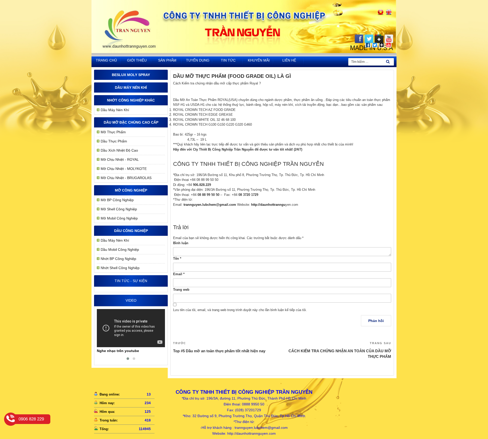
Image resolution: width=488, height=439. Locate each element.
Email (179, 274)
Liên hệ (289, 60)
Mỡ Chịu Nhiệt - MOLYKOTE (124, 169)
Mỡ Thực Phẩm (113, 132)
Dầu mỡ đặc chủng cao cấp (131, 122)
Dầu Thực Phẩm (114, 141)
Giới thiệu (137, 60)
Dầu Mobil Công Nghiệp (120, 249)
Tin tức (228, 60)
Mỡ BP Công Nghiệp (117, 200)
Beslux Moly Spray (131, 75)
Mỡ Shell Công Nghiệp (119, 209)
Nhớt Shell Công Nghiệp (120, 268)
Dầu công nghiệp (131, 231)
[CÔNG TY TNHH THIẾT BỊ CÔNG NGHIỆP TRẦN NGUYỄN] (244, 52)
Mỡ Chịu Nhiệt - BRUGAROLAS (126, 178)
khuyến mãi (259, 60)
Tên (177, 258)
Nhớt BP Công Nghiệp (118, 259)
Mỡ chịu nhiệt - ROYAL (120, 159)
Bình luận (180, 243)
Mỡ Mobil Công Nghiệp (119, 218)
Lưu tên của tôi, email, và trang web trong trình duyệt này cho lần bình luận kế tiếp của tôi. (240, 310)
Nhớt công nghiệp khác (131, 100)
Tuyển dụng (197, 60)
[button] (128, 358)
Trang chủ (106, 60)
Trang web (181, 289)
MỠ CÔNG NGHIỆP (131, 190)
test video (121, 351)
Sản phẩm (167, 60)
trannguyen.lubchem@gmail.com (210, 205)
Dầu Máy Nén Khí (131, 87)
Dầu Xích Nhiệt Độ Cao (119, 150)
